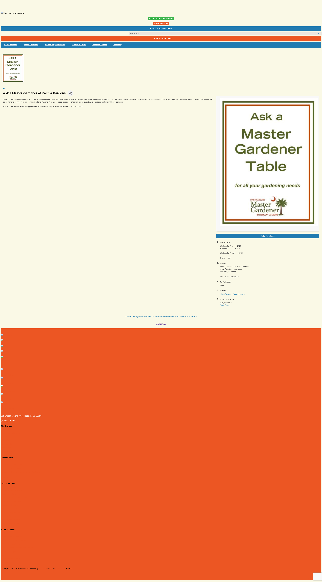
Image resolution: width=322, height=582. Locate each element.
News (3, 354)
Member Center (99, 44)
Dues (4, 555)
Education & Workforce (12, 490)
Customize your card (11, 512)
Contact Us (193, 316)
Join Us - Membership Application (17, 547)
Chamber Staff (8, 451)
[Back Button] (4, 88)
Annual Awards (9, 516)
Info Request (8, 447)
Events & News (79, 44)
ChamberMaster (60, 569)
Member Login (9, 551)
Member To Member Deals (169, 316)
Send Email (224, 305)
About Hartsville (31, 44)
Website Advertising (11, 544)
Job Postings (183, 316)
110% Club (6, 562)
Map (3, 348)
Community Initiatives (55, 44)
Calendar (5, 359)
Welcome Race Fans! (11, 468)
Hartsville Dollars (10, 505)
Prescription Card (10, 508)
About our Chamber (11, 433)
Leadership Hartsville (12, 501)
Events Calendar (145, 316)
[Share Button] (70, 93)
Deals (3, 343)
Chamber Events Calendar (14, 464)
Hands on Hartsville (11, 494)
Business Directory (131, 316)
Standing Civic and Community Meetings (21, 472)
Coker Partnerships (11, 558)
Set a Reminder (268, 236)
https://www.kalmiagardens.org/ (232, 294)
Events (5, 477)
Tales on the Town (10, 523)
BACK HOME (312, 578)
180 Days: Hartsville (11, 519)
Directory (117, 44)
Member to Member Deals (14, 540)
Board (4, 436)
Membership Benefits (12, 536)
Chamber (13, 44)
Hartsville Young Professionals (16, 497)
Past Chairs (7, 440)
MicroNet (42, 569)
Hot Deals (155, 316)
